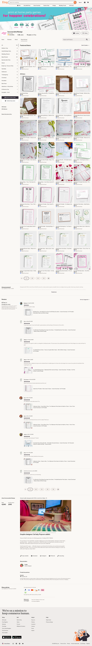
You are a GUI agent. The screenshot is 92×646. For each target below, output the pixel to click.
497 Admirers (4, 109)
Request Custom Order (11, 97)
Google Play (16, 637)
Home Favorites (37, 5)
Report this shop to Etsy (7, 114)
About (16, 39)
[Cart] (88, 2)
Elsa (25, 452)
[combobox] (40, 2)
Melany (25, 339)
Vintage (54, 5)
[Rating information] (8, 35)
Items (3, 39)
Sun (25, 397)
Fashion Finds (46, 5)
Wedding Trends (62, 5)
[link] (21, 278)
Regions (88, 643)
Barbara (25, 303)
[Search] (75, 2)
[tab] (10, 45)
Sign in (80, 2)
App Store (6, 637)
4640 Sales (4, 106)
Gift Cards (71, 5)
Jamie (25, 434)
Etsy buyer (26, 379)
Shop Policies (24, 39)
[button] (76, 33)
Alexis (25, 359)
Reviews (9, 39)
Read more (54, 292)
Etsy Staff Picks (27, 5)
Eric (25, 321)
